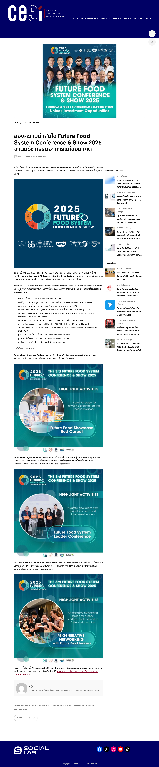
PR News (31, 156)
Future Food (44, 706)
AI (117, 176)
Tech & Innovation (31, 123)
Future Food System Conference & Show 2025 (73, 706)
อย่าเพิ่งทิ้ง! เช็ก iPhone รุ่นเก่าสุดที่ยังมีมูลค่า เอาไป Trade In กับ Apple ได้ (129, 200)
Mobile (120, 193)
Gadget (120, 228)
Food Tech (31, 706)
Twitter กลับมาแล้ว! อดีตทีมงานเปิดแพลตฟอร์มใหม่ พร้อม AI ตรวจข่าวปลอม (129, 311)
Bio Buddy (19, 706)
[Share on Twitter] (29, 718)
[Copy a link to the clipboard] (34, 718)
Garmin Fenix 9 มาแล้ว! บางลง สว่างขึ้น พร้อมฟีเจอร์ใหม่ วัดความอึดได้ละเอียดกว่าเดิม (128, 235)
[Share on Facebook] (25, 718)
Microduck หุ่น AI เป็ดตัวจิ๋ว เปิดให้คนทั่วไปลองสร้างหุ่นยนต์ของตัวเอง (129, 276)
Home (16, 123)
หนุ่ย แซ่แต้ (33, 686)
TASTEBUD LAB (21, 709)
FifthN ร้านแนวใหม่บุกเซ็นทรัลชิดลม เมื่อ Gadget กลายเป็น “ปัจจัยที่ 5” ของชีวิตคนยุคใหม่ (129, 347)
